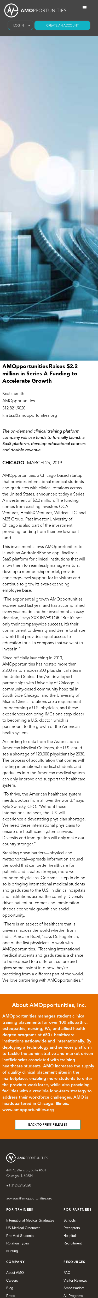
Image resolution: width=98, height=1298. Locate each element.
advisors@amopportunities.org (29, 1198)
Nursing (12, 1251)
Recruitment (73, 1243)
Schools (70, 1220)
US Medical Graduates (23, 1228)
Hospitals (71, 1236)
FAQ (67, 1273)
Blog (9, 1288)
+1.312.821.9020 (18, 1185)
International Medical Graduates (30, 1220)
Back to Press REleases (47, 1124)
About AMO (15, 1273)
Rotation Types (17, 1243)
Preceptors (72, 1228)
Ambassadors (74, 1288)
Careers (12, 1280)
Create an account (62, 25)
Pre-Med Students (20, 1236)
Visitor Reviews (75, 1280)
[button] (20, 25)
